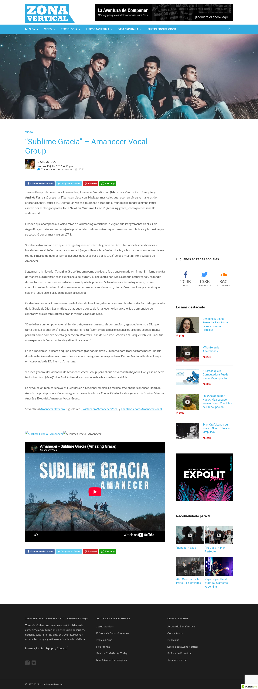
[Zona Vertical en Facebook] (28, 663)
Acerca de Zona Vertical (181, 626)
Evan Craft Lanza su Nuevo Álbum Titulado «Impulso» (216, 428)
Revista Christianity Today (111, 653)
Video (29, 132)
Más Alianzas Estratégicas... (112, 660)
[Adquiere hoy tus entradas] (204, 477)
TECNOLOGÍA (69, 29)
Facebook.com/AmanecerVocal (141, 409)
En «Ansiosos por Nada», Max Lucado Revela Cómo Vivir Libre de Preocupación (217, 401)
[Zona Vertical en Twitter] (35, 663)
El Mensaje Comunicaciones (112, 633)
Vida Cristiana (128, 29)
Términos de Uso (177, 660)
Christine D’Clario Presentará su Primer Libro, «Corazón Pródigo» (216, 324)
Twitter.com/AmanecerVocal (99, 409)
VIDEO (48, 29)
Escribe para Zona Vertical (182, 646)
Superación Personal (163, 29)
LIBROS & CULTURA (97, 29)
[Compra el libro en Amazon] (164, 12)
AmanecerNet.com (52, 409)
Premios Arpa (104, 639)
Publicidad (173, 639)
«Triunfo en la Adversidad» (211, 349)
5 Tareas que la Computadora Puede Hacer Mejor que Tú (215, 374)
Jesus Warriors (105, 626)
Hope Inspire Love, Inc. (52, 684)
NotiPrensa (103, 646)
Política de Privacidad (179, 653)
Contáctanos (175, 633)
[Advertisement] (204, 187)
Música (30, 29)
